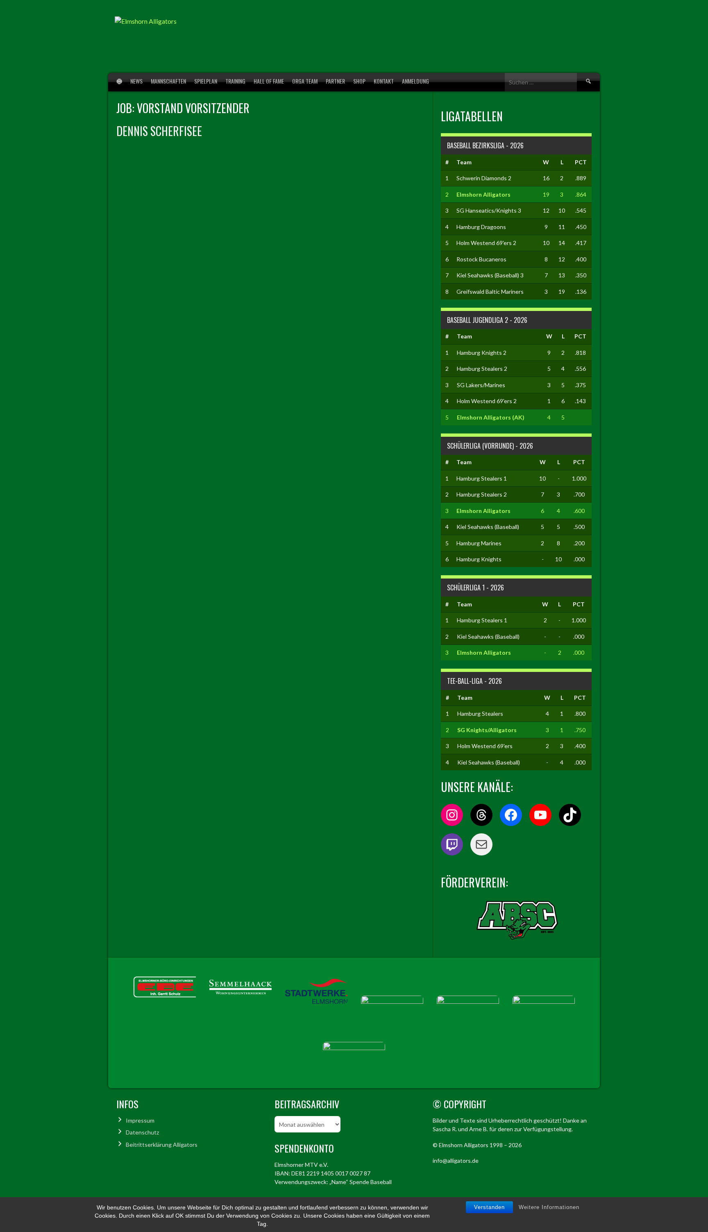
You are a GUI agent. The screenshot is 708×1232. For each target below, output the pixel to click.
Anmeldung (415, 81)
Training (235, 81)
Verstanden (489, 1207)
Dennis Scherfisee (159, 131)
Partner (335, 81)
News (136, 81)
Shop (359, 81)
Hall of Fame (269, 81)
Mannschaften (168, 81)
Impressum (140, 1120)
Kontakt (384, 81)
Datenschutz (142, 1132)
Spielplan (205, 81)
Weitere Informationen (549, 1207)
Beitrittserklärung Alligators (161, 1144)
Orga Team (305, 81)
